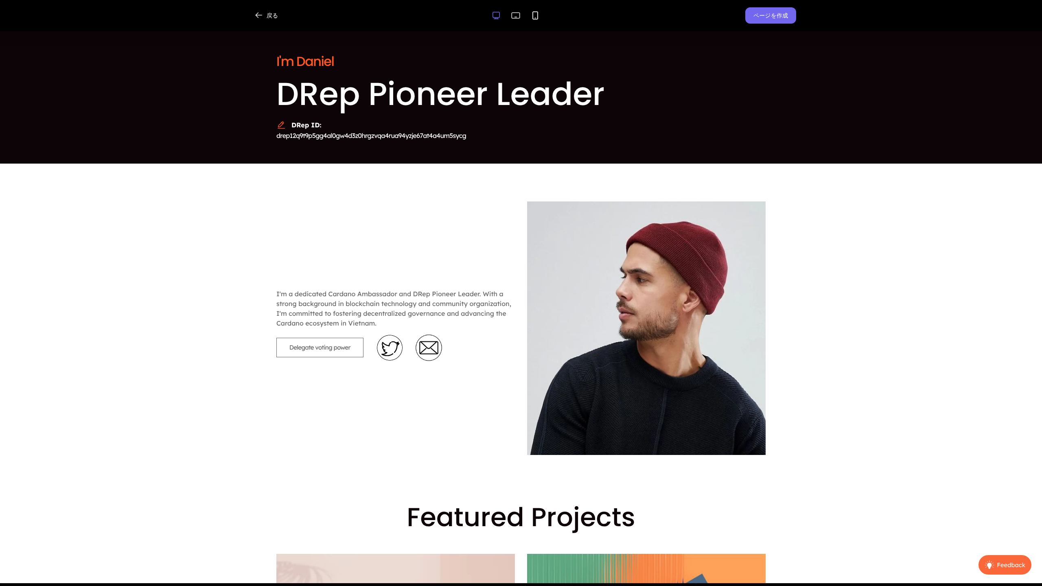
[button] (770, 15)
